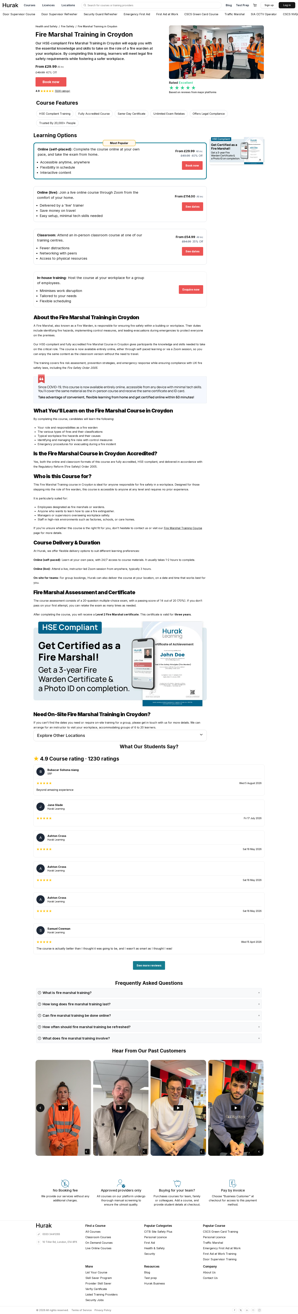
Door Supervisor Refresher (59, 14)
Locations (68, 5)
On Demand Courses (99, 1242)
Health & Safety (154, 1248)
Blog (229, 5)
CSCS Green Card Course (201, 14)
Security (149, 1253)
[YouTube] (253, 1310)
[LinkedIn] (247, 1310)
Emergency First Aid (137, 14)
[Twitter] (240, 1310)
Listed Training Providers (101, 1294)
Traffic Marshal (235, 14)
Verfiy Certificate (96, 1289)
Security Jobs (94, 1300)
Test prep (150, 1278)
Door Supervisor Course (19, 14)
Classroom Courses (98, 1237)
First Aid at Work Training (219, 1253)
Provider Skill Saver (98, 1283)
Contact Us (210, 1278)
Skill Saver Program (98, 1278)
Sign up (269, 5)
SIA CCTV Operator (264, 14)
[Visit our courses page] (84, 5)
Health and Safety (46, 26)
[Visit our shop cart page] (255, 5)
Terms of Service (81, 1310)
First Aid (149, 1242)
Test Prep (242, 5)
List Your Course (96, 1272)
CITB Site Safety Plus (158, 1231)
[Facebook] (234, 1310)
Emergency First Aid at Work (222, 1248)
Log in (287, 5)
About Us (209, 1272)
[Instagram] (259, 1310)
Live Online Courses (98, 1248)
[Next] (258, 1108)
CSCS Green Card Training (220, 1231)
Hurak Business (154, 1283)
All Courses (93, 1231)
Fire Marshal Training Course (183, 528)
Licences (48, 5)
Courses (29, 5)
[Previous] (40, 1108)
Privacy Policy (103, 1310)
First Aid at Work (167, 14)
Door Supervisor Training (219, 1259)
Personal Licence (155, 1237)
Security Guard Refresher (100, 14)
